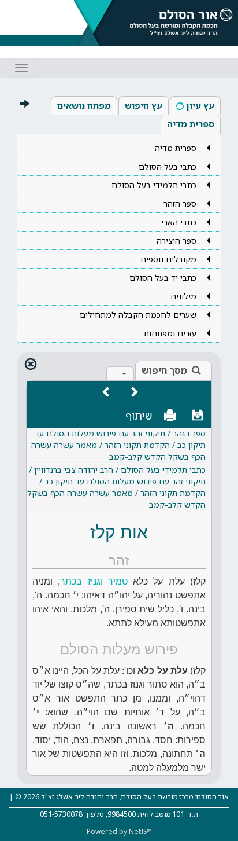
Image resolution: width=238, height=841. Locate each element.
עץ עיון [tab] (200, 105)
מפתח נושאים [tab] (84, 105)
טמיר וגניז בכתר (94, 581)
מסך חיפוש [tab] (164, 370)
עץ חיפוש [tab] (143, 105)
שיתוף (139, 416)
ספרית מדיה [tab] (190, 124)
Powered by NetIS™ (119, 831)
